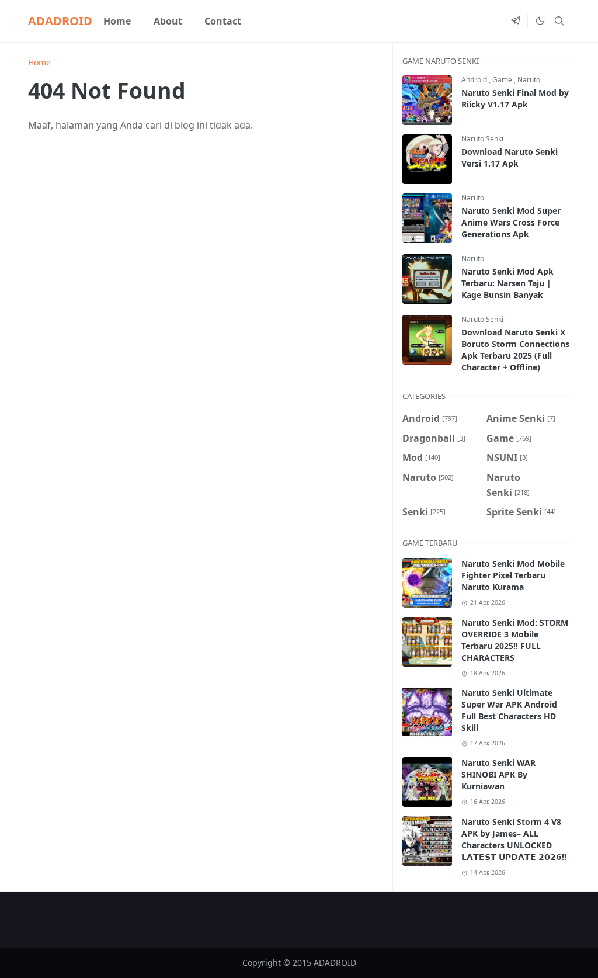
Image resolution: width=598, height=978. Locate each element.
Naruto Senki (482, 139)
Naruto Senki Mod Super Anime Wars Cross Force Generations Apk (511, 222)
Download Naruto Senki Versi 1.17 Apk (509, 157)
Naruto (528, 80)
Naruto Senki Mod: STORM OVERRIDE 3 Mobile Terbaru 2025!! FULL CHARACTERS (514, 640)
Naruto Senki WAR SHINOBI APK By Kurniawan (498, 774)
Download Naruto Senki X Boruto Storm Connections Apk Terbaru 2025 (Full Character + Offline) (515, 350)
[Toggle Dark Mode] (539, 21)
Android (475, 80)
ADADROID (60, 21)
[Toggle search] (559, 21)
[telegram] (515, 21)
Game (503, 80)
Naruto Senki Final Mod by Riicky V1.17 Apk (515, 98)
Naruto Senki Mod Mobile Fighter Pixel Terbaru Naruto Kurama (513, 575)
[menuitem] (117, 21)
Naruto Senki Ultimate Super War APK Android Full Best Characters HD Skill (509, 710)
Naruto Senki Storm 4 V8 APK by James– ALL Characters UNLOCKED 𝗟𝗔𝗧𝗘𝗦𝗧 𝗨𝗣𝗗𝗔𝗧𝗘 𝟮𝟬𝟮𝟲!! (513, 839)
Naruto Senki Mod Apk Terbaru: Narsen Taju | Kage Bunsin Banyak (507, 283)
